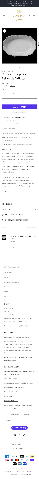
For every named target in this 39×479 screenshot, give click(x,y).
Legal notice (13, 474)
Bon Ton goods (11, 468)
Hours (6, 287)
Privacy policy (9, 471)
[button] (4, 16)
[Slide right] (24, 67)
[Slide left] (15, 67)
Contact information (25, 474)
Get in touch (8, 273)
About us (7, 277)
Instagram (16, 350)
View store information (12, 123)
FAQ (5, 296)
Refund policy (32, 468)
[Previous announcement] (4, 3)
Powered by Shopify (21, 468)
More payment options (19, 112)
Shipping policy (31, 471)
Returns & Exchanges (11, 282)
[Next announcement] (35, 3)
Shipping (12, 85)
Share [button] (6, 191)
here (21, 347)
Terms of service (20, 471)
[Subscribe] (32, 420)
